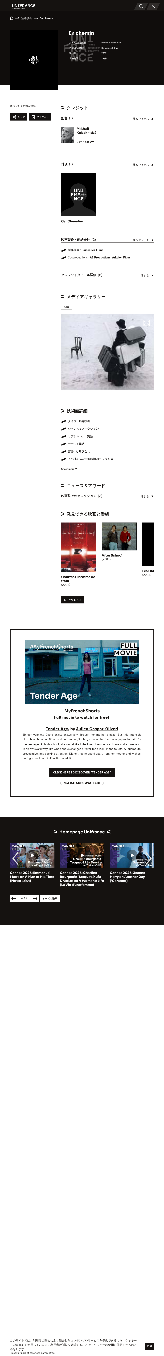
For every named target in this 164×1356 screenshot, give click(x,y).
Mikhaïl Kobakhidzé (111, 42)
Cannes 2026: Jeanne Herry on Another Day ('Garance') (77, 877)
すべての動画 (50, 898)
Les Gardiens (152, 571)
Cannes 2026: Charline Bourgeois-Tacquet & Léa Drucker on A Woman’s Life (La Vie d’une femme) (32, 879)
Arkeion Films (121, 257)
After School (112, 555)
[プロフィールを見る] (153, 6)
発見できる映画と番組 (23, 105)
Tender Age (57, 728)
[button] (147, 323)
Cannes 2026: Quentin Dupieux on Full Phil (128, 875)
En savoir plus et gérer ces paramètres (32, 1352)
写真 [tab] (66, 307)
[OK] (149, 1346)
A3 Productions (100, 257)
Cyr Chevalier (72, 221)
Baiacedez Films (109, 47)
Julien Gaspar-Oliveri (97, 728)
